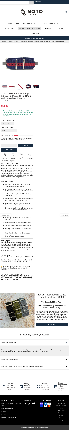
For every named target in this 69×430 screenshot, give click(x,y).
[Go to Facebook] (26, 404)
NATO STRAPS (10, 28)
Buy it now (9, 149)
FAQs (61, 408)
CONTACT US (34, 34)
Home (2, 41)
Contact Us (61, 413)
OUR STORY (60, 28)
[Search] (31, 2)
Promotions (61, 410)
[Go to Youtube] (31, 404)
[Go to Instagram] (28, 404)
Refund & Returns (61, 405)
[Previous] (4, 63)
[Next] (36, 63)
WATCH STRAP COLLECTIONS (29, 28)
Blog (61, 420)
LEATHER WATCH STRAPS (52, 23)
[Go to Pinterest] (34, 404)
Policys (61, 415)
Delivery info (61, 403)
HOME (10, 23)
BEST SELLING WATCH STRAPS (27, 23)
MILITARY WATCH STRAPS (11, 41)
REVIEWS (48, 28)
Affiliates (61, 418)
